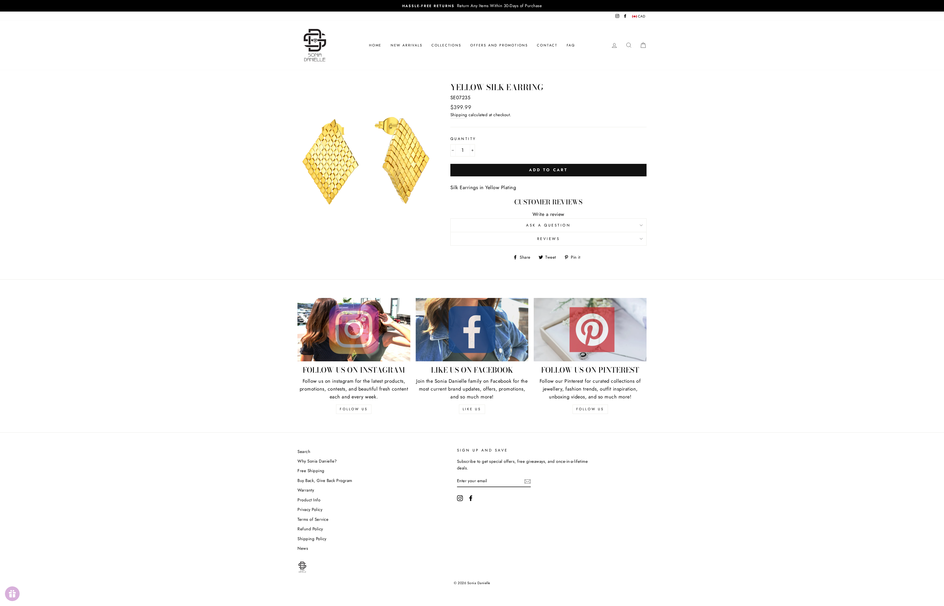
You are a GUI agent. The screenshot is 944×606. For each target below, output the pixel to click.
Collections (446, 45)
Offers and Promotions (499, 45)
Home (375, 45)
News (302, 548)
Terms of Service (312, 519)
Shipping (458, 115)
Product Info (308, 500)
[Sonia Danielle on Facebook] (471, 497)
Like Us (472, 409)
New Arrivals (407, 45)
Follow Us (354, 409)
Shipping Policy (311, 539)
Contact (547, 45)
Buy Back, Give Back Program (324, 480)
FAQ (571, 45)
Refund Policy (310, 529)
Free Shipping (310, 471)
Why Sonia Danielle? (317, 461)
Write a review (548, 214)
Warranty (305, 490)
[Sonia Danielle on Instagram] (460, 497)
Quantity (463, 138)
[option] (472, 5)
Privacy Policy (309, 509)
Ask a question (548, 225)
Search (303, 451)
